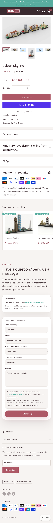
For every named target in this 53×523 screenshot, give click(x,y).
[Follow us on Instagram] (9, 494)
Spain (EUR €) (22, 481)
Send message (26, 414)
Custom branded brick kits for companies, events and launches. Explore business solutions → (26, 3)
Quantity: (6, 88)
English (6, 481)
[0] (48, 11)
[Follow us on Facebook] (4, 494)
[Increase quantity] (27, 88)
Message (8, 368)
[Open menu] (3, 11)
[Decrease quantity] (14, 88)
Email (7, 336)
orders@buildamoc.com (34, 302)
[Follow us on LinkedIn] (13, 494)
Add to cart (27, 97)
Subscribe (10, 470)
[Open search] (38, 11)
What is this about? (16, 347)
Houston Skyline (12, 238)
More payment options (26, 111)
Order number (14, 357)
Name (11, 325)
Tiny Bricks (7, 72)
